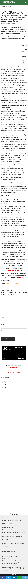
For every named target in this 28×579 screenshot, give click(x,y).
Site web (3, 331)
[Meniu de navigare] (25, 2)
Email (3, 324)
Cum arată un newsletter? (14, 372)
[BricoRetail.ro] (9, 2)
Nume (3, 317)
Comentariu (4, 299)
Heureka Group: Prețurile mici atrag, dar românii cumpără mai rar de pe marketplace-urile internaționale (13, 538)
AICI (21, 277)
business (8, 283)
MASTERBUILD (15, 283)
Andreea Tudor (6, 23)
